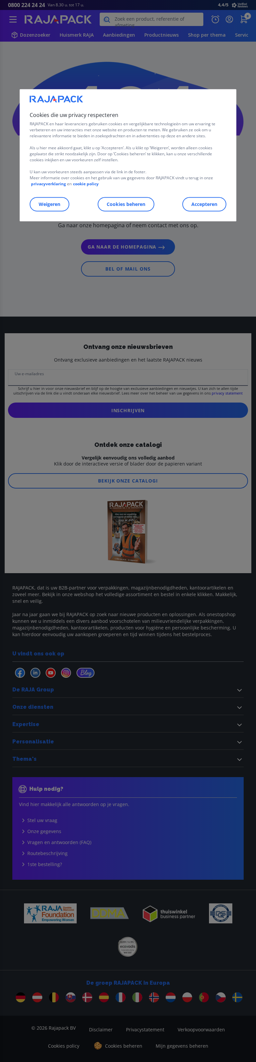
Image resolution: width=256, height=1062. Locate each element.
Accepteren (204, 204)
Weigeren (49, 204)
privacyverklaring (48, 184)
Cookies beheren (126, 204)
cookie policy (86, 184)
